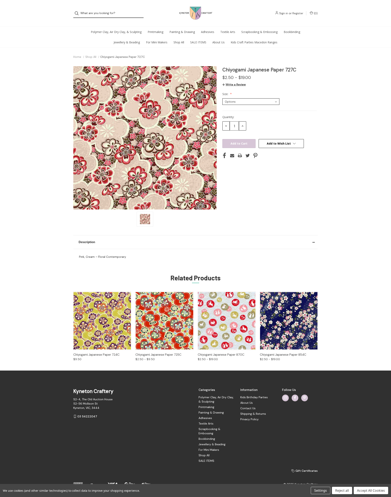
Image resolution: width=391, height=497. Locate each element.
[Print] (240, 155)
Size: (225, 94)
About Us (218, 42)
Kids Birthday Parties (254, 397)
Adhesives (207, 32)
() (315, 13)
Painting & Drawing (182, 32)
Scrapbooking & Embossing (259, 32)
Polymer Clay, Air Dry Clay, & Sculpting (116, 32)
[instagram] (285, 397)
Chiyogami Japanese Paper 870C (221, 355)
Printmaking (155, 32)
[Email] (232, 155)
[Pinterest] (255, 155)
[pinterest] (304, 397)
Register (297, 13)
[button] (195, 242)
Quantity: (228, 117)
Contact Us (248, 408)
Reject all (342, 490)
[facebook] (295, 397)
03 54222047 (87, 416)
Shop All (179, 42)
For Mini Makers (156, 42)
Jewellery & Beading (127, 42)
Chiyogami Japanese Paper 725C (158, 355)
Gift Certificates (306, 471)
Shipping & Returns (253, 414)
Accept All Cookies (371, 490)
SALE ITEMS (198, 42)
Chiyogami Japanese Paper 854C (283, 355)
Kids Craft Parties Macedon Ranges (254, 42)
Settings (320, 490)
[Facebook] (224, 155)
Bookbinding (292, 32)
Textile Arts (227, 32)
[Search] (77, 13)
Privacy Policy (249, 419)
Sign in (283, 13)
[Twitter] (248, 155)
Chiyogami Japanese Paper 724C (96, 355)
